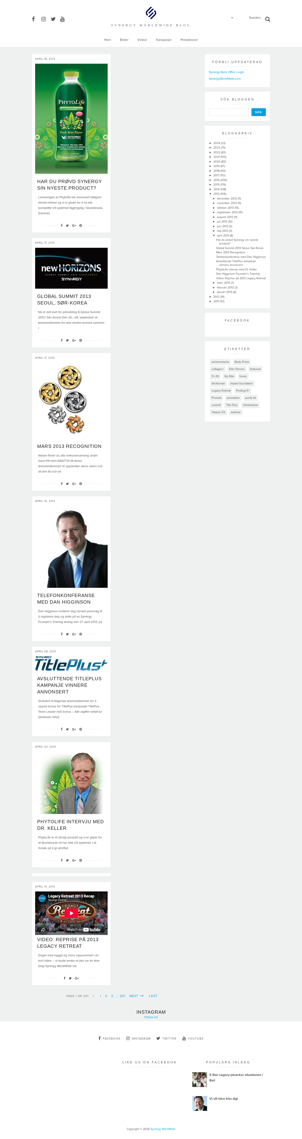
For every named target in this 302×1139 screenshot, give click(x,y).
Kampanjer (164, 40)
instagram (141, 1038)
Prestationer (189, 40)
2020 (217, 161)
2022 (217, 152)
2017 (216, 175)
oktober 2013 (226, 208)
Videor (142, 40)
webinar (236, 412)
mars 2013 (224, 283)
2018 (216, 171)
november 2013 (227, 203)
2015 (216, 184)
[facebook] (36, 19)
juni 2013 (223, 226)
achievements (220, 362)
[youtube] (64, 19)
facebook (112, 1038)
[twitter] (55, 19)
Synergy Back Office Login (226, 72)
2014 (216, 189)
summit (216, 405)
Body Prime (242, 362)
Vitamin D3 (218, 412)
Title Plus (231, 405)
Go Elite (229, 376)
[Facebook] (62, 225)
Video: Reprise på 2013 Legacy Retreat (241, 278)
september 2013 (228, 212)
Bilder (124, 40)
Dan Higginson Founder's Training (238, 274)
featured (255, 369)
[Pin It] (80, 225)
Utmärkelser (250, 405)
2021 (216, 157)
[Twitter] (67, 225)
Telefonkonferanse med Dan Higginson (241, 257)
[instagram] (45, 19)
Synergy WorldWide (163, 1129)
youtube (196, 1038)
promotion (233, 398)
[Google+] (74, 225)
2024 (217, 143)
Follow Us (151, 1017)
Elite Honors (237, 369)
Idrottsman (218, 383)
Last (153, 996)
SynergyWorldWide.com (225, 79)
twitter (169, 1038)
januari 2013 (225, 292)
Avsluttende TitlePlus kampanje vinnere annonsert (69, 685)
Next (134, 996)
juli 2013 (222, 221)
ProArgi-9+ (242, 390)
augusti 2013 (225, 217)
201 (122, 996)
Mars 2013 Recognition (69, 446)
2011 (216, 301)
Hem (107, 40)
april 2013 (223, 235)
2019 (216, 166)
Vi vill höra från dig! (223, 1099)
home (243, 376)
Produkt (216, 398)
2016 (216, 180)
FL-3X (215, 376)
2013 (216, 194)
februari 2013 (226, 287)
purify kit (250, 398)
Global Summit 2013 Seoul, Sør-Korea (239, 248)
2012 (216, 297)
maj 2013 (223, 231)
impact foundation (241, 383)
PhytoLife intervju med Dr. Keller (236, 269)
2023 (217, 147)
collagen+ (218, 369)
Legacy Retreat (221, 390)
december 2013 (227, 198)
